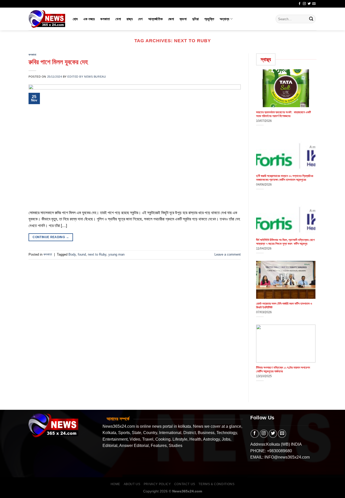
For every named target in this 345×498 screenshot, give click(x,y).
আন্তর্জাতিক (155, 19)
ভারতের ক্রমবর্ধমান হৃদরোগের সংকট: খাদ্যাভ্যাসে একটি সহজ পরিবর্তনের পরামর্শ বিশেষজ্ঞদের (283, 114)
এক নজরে (89, 19)
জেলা (171, 19)
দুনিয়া (195, 19)
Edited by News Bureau (86, 76)
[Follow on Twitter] (309, 4)
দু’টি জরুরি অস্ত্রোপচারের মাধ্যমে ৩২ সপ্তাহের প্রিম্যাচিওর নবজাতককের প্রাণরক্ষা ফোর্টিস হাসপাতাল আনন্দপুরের (284, 177)
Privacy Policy (157, 484)
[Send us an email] (313, 4)
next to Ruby (97, 254)
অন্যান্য (224, 19)
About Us (132, 484)
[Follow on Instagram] (304, 4)
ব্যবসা (183, 19)
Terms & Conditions (216, 484)
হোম (75, 19)
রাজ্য (130, 19)
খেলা (118, 19)
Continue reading (51, 237)
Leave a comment (227, 254)
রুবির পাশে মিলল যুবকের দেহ (58, 61)
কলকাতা (105, 19)
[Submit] (311, 19)
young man (116, 254)
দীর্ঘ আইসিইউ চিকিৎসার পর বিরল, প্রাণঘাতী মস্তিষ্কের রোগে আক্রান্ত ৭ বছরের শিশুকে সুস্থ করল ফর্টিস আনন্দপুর (285, 241)
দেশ (140, 19)
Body (72, 254)
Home (115, 484)
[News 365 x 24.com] (47, 19)
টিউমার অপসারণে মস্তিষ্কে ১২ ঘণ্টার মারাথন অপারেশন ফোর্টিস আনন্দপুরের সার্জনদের (283, 369)
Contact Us (184, 484)
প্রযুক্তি (209, 19)
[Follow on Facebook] (299, 4)
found (82, 254)
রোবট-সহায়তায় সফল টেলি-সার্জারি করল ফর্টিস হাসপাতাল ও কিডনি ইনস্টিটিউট (284, 305)
